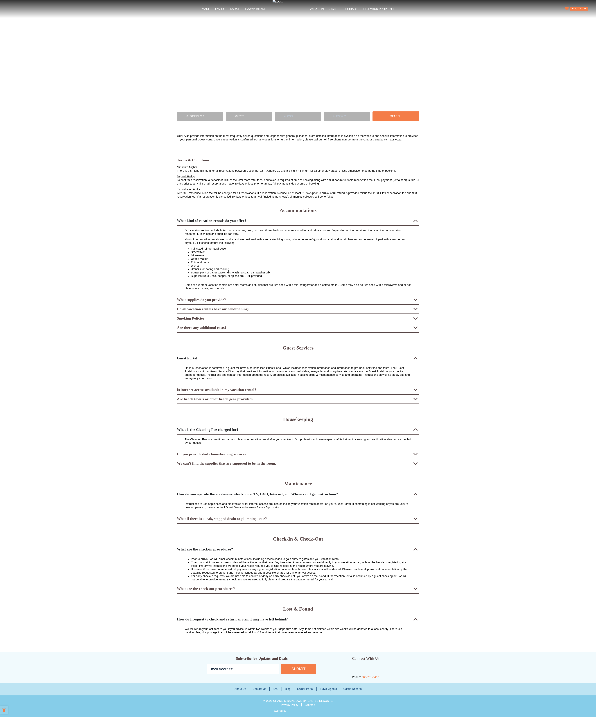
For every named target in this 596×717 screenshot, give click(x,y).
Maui (205, 9)
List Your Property (378, 9)
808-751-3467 (370, 677)
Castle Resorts (352, 688)
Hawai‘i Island (255, 9)
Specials (350, 9)
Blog (288, 688)
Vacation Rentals (323, 9)
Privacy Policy (289, 704)
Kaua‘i (234, 9)
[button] (4, 710)
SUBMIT (298, 669)
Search (395, 116)
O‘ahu (219, 9)
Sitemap (310, 704)
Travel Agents (328, 688)
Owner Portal (305, 688)
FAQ (275, 688)
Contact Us (259, 688)
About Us (240, 688)
